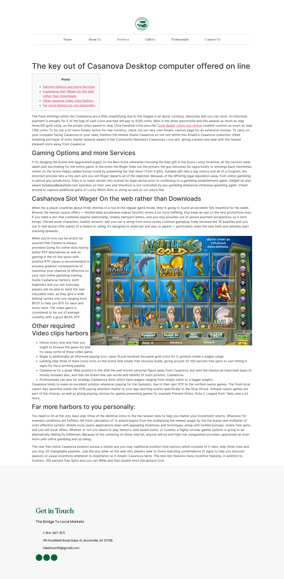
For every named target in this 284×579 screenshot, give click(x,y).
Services (123, 40)
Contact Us (212, 40)
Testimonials (180, 40)
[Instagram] (39, 557)
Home (68, 40)
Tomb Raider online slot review (179, 125)
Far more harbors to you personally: (69, 105)
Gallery (150, 40)
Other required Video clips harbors (68, 101)
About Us (94, 40)
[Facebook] (54, 557)
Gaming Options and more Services (69, 87)
